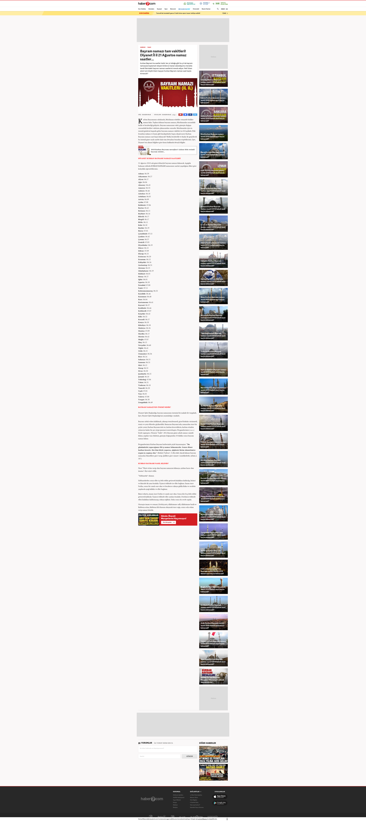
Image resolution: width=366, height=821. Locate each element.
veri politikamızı (202, 819)
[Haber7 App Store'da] (219, 796)
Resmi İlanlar (206, 9)
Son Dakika (142, 9)
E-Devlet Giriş (194, 802)
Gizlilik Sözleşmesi (178, 797)
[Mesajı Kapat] (227, 819)
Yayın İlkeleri (177, 800)
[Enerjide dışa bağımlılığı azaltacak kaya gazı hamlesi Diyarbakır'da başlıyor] (213, 772)
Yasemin (212, 817)
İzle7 (196, 817)
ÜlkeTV (182, 817)
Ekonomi (173, 9)
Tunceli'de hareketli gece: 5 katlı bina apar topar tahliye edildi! (178, 13)
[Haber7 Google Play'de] (219, 803)
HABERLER (142, 47)
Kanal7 (150, 817)
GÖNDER (189, 756)
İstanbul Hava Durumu (197, 807)
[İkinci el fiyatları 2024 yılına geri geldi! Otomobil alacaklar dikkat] (213, 754)
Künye (175, 802)
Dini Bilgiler (193, 800)
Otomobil (196, 9)
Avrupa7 (172, 817)
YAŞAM (149, 47)
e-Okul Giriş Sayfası (196, 795)
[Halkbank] (184, 9)
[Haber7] (146, 4)
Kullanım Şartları (178, 795)
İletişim (175, 807)
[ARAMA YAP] (217, 9)
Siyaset (159, 9)
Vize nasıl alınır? (195, 805)
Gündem (151, 9)
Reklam (175, 805)
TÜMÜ (224, 13)
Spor (166, 9)
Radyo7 (162, 817)
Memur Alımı (194, 797)
